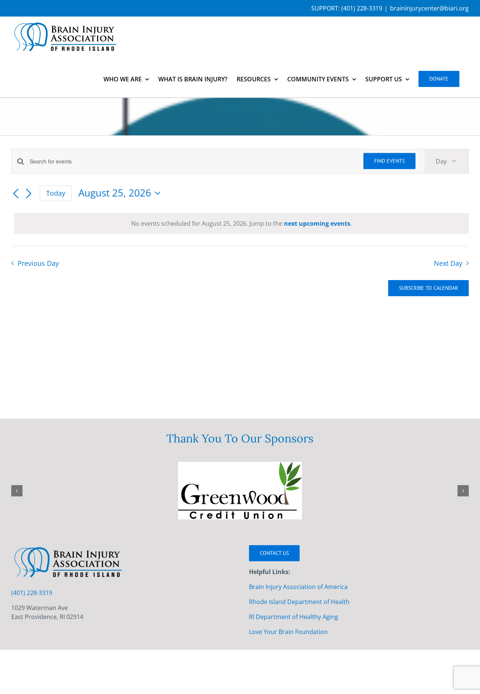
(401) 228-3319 (361, 8)
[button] (16, 490)
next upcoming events (317, 223)
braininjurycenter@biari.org (429, 8)
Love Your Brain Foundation (288, 632)
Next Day (448, 263)
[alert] (241, 223)
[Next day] (28, 193)
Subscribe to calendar (428, 288)
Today (55, 193)
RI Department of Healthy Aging (293, 617)
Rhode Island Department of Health (299, 602)
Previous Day (38, 263)
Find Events (389, 160)
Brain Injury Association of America (298, 587)
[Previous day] (15, 193)
